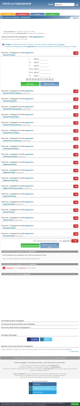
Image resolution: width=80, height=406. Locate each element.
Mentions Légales (60, 358)
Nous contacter (50, 358)
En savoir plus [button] (42, 404)
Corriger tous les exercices (31, 245)
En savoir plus (73, 351)
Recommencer (50, 84)
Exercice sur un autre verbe (50, 246)
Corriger (31, 84)
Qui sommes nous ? (39, 358)
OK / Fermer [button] (75, 404)
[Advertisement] (39, 24)
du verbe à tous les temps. (19, 268)
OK (77, 5)
